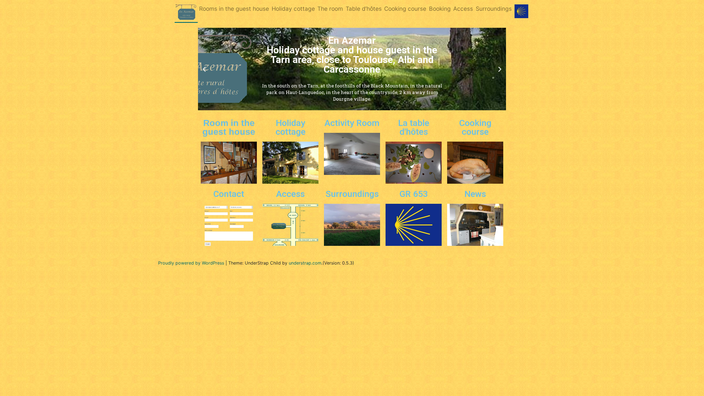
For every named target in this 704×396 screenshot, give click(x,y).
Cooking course (405, 8)
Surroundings (494, 8)
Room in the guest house (228, 127)
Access (463, 8)
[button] (347, 106)
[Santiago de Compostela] (521, 11)
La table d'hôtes (413, 127)
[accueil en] (186, 12)
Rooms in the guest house (234, 8)
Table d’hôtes (364, 8)
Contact (228, 194)
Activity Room (352, 123)
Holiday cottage (293, 8)
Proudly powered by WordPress (191, 263)
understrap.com (305, 263)
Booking (440, 8)
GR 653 (413, 194)
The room (330, 8)
